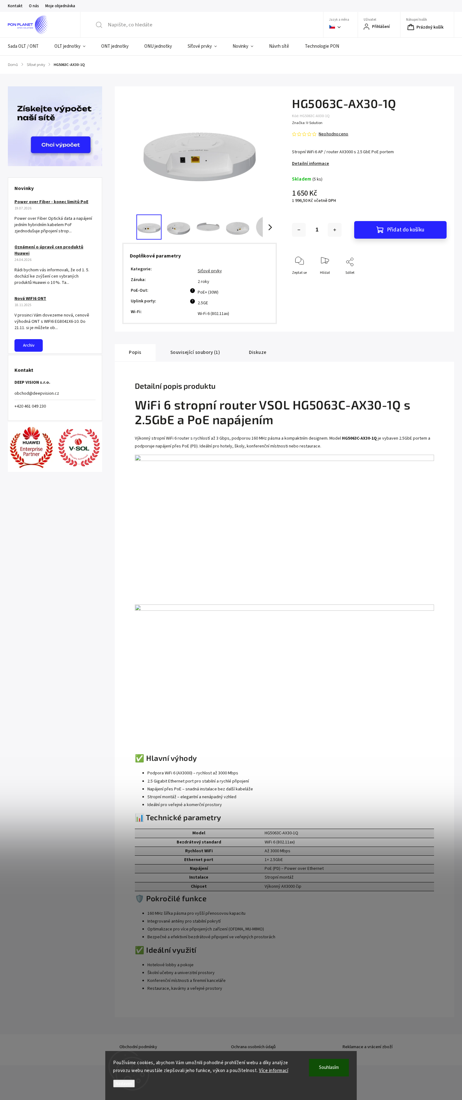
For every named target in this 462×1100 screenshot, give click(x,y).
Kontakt (15, 6)
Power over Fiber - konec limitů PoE (51, 202)
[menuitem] (27, 46)
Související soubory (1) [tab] (195, 352)
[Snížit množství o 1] (299, 230)
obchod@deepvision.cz (36, 393)
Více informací (273, 1070)
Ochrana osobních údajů (253, 1047)
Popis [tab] (135, 352)
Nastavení (124, 1083)
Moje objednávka (60, 6)
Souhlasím (329, 1067)
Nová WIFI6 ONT (30, 298)
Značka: (307, 123)
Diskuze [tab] (258, 352)
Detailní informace (310, 163)
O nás (34, 6)
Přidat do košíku (405, 230)
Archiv (29, 345)
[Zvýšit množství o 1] (335, 230)
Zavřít (436, 283)
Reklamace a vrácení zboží (368, 1047)
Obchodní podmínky (138, 1047)
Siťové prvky (210, 271)
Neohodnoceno (333, 134)
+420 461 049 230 (30, 406)
